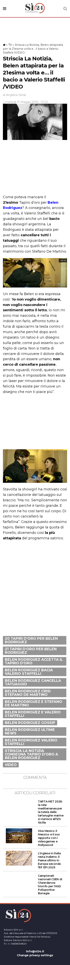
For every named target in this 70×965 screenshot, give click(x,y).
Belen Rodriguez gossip (30, 723)
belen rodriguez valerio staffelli (31, 742)
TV (10, 45)
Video (11, 765)
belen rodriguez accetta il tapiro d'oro (34, 661)
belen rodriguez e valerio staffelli (33, 714)
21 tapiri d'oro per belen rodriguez (31, 651)
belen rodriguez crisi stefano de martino (28, 693)
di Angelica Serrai (14, 94)
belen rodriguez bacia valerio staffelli (29, 672)
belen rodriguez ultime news (30, 731)
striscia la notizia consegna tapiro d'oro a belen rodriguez (31, 754)
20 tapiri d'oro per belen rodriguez (31, 640)
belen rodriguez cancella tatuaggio (33, 682)
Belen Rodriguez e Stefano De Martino (33, 703)
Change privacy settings (35, 955)
